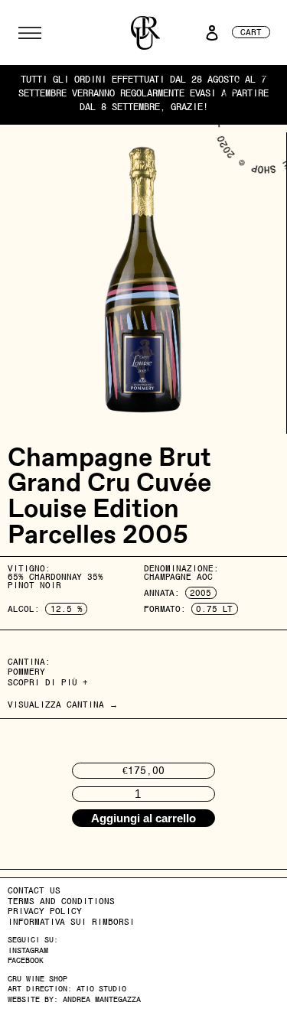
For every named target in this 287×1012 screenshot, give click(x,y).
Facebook (26, 960)
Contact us (34, 890)
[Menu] (30, 33)
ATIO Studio (101, 989)
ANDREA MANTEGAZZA (102, 999)
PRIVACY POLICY (45, 911)
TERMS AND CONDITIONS (61, 901)
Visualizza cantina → (63, 704)
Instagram (28, 950)
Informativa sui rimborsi (71, 921)
